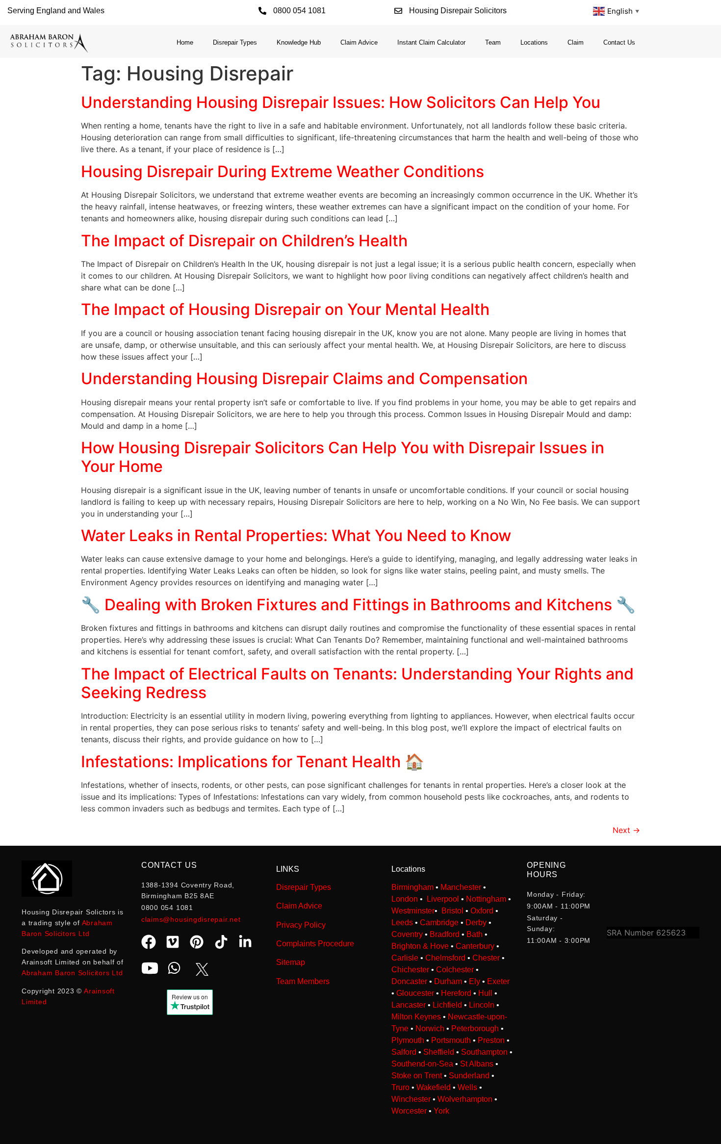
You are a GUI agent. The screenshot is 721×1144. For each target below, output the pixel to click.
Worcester (409, 1111)
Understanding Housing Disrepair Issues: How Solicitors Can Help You (340, 102)
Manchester (460, 887)
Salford (403, 1052)
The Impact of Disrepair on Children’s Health (244, 240)
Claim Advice (359, 42)
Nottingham (486, 899)
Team (493, 42)
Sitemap (290, 962)
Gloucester (415, 993)
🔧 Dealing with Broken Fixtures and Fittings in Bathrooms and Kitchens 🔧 (358, 604)
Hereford (456, 993)
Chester (486, 958)
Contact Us (619, 42)
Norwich (429, 1028)
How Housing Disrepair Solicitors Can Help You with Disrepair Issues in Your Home (342, 457)
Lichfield (447, 1005)
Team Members (303, 981)
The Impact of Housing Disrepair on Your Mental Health (285, 309)
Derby (476, 922)
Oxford (481, 911)
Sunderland (469, 1075)
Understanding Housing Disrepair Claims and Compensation (304, 378)
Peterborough (475, 1028)
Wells (467, 1087)
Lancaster (408, 1005)
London (404, 899)
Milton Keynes (416, 1017)
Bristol (452, 911)
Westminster (413, 911)
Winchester (411, 1099)
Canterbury (475, 946)
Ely (474, 981)
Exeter (498, 981)
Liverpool (443, 899)
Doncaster (409, 981)
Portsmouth (451, 1040)
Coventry (407, 934)
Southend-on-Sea (422, 1064)
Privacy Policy (301, 925)
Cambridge (439, 922)
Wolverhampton (465, 1099)
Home (185, 42)
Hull (485, 993)
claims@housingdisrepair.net (191, 919)
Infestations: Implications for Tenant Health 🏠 (252, 761)
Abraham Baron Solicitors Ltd (72, 973)
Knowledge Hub (299, 42)
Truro (400, 1087)
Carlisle (404, 958)
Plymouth (407, 1040)
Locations (534, 42)
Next (626, 830)
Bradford (445, 934)
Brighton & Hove (420, 946)
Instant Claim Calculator (431, 42)
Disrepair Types (235, 42)
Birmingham (412, 887)
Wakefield (433, 1087)
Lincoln (481, 1005)
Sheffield (438, 1052)
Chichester (410, 969)
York (441, 1111)
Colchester (455, 969)
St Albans (476, 1064)
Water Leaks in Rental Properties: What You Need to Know (296, 535)
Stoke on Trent (416, 1075)
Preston (491, 1040)
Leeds (402, 922)
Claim (575, 42)
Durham (448, 981)
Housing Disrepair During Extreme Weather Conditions (282, 171)
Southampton (484, 1052)
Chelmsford (445, 958)
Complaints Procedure (315, 943)
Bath (474, 934)
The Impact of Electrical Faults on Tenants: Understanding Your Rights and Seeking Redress (357, 683)
